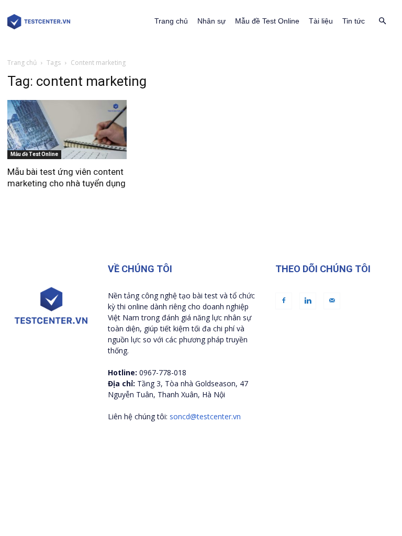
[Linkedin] (307, 301)
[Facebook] (283, 301)
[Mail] (331, 301)
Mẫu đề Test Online (267, 21)
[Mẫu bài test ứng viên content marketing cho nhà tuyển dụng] (67, 129)
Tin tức (353, 21)
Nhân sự (211, 21)
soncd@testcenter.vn (205, 416)
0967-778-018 (162, 372)
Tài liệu (321, 21)
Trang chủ (171, 21)
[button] (382, 21)
